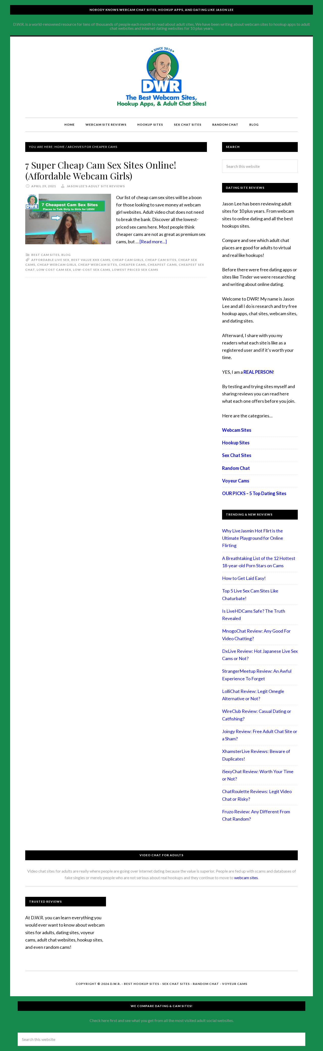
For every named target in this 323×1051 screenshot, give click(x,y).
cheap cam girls (127, 260)
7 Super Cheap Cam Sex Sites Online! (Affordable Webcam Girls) (100, 170)
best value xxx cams (90, 260)
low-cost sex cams (91, 270)
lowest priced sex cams (135, 270)
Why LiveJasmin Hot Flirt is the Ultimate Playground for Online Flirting (252, 538)
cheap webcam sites (97, 264)
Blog (66, 255)
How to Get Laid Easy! (244, 578)
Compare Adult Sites (161, 77)
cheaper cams (132, 264)
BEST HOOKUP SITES (141, 984)
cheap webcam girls (56, 264)
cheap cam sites (160, 260)
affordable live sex (50, 260)
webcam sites (246, 877)
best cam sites (45, 255)
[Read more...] (153, 241)
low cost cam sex (54, 270)
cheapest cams (162, 264)
